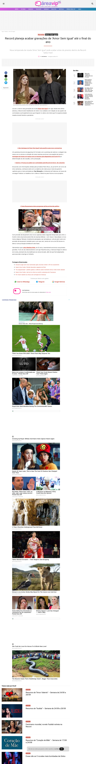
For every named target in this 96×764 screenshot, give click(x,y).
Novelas (6, 31)
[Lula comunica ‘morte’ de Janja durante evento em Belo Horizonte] (80, 98)
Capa (3, 31)
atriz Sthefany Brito (29, 247)
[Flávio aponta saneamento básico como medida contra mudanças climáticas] (80, 84)
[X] (5, 76)
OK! (62, 748)
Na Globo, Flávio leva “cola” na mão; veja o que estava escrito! (89, 89)
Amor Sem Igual (12, 31)
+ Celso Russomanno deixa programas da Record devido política (39, 206)
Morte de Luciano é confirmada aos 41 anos (89, 75)
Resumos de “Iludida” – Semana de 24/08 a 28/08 (46, 708)
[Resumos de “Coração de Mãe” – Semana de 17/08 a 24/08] (12, 742)
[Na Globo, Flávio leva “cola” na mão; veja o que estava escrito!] (80, 91)
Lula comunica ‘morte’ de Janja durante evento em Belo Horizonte (89, 96)
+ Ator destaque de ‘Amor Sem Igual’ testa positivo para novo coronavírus (39, 148)
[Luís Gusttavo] (39, 56)
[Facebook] (5, 72)
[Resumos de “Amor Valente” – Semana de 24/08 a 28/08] (12, 695)
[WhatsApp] (5, 79)
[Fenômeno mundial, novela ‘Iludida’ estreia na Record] (12, 727)
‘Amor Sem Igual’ (43, 108)
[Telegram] (5, 82)
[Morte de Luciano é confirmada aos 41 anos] (80, 77)
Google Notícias (59, 282)
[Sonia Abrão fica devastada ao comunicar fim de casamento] (80, 105)
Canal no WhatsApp (23, 282)
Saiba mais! (48, 292)
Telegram (41, 282)
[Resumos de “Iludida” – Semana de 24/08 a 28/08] (12, 711)
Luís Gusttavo (44, 56)
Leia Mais (56, 748)
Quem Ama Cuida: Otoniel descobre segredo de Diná (31, 267)
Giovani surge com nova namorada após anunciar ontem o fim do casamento (37, 264)
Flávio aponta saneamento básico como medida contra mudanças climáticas (88, 82)
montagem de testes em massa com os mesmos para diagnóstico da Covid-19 (36, 156)
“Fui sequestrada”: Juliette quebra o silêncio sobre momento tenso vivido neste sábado (40, 269)
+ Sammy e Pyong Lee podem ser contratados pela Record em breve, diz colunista (40, 163)
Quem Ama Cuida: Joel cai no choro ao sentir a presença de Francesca (36, 272)
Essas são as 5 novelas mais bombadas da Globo (45, 756)
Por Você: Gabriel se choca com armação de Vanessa (31, 274)
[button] (84, 4)
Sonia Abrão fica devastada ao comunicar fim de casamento (89, 103)
